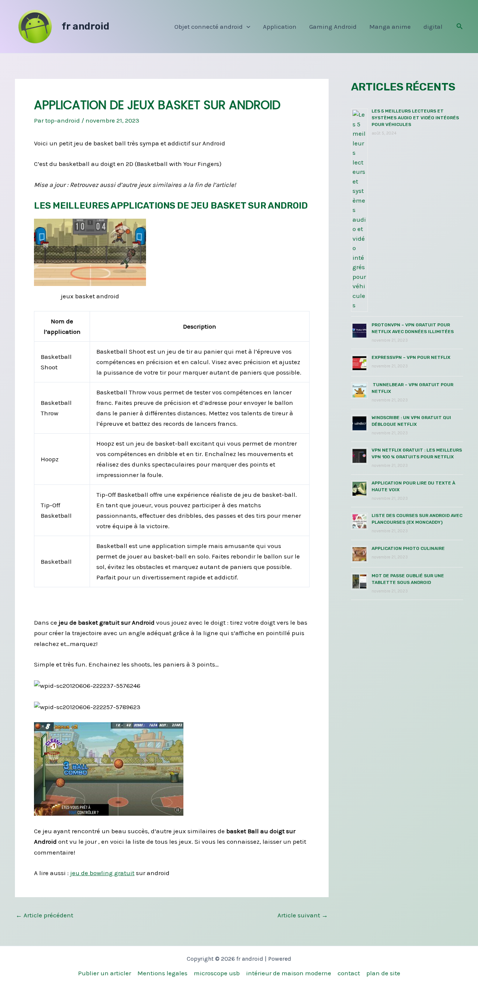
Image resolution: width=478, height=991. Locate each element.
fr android (85, 26)
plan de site (383, 973)
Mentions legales (162, 973)
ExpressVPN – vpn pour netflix (411, 357)
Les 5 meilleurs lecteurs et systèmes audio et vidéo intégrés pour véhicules (415, 117)
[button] (246, 26)
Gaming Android (333, 26)
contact (349, 973)
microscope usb (217, 973)
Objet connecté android (208, 26)
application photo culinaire (408, 548)
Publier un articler (104, 973)
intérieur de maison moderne (288, 973)
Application (280, 26)
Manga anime (390, 26)
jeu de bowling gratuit (102, 873)
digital (433, 26)
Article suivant (302, 915)
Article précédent (44, 915)
